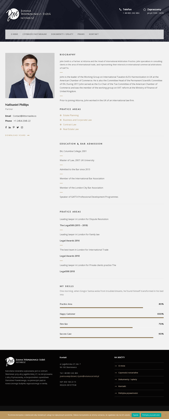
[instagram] (22, 127)
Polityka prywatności (128, 393)
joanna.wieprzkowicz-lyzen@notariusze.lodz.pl (79, 376)
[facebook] (6, 127)
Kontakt (94, 34)
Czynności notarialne (35, 34)
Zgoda (135, 415)
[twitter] (18, 127)
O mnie (14, 34)
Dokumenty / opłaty (62, 34)
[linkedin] (10, 127)
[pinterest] (14, 127)
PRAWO (81, 34)
